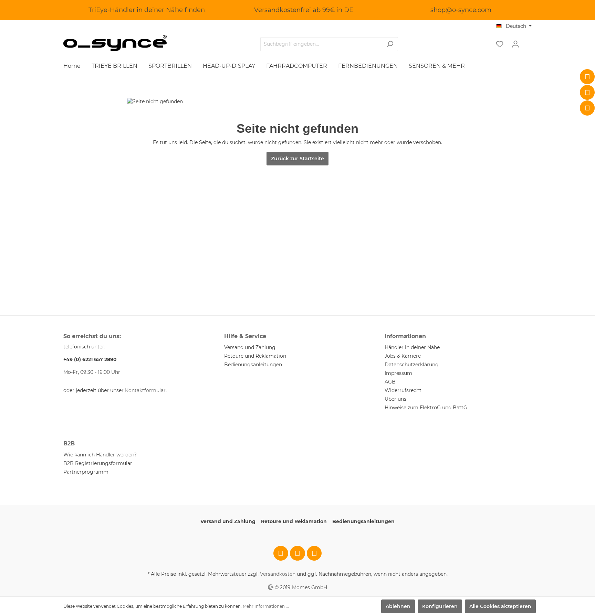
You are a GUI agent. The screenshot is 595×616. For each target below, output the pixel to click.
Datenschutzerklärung (412, 364)
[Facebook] (587, 76)
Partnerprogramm (85, 472)
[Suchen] (390, 44)
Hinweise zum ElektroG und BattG (426, 407)
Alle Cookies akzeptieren (500, 606)
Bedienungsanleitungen (253, 364)
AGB (390, 382)
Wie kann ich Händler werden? (100, 455)
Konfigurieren (440, 606)
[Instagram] (587, 92)
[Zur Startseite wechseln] (115, 43)
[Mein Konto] (515, 44)
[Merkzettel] (500, 44)
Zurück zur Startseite (297, 158)
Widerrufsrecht (403, 390)
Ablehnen (398, 606)
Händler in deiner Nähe (412, 347)
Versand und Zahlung (249, 347)
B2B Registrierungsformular (97, 463)
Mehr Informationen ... (266, 606)
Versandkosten (277, 574)
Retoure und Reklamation (255, 356)
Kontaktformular (145, 390)
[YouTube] (587, 108)
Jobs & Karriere (403, 356)
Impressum (398, 373)
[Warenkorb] (527, 41)
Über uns (395, 399)
